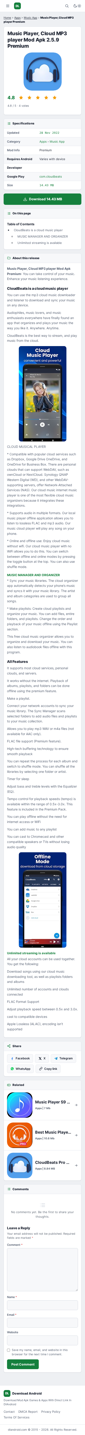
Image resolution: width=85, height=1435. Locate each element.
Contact (9, 1411)
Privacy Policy (50, 1411)
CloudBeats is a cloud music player (38, 230)
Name (12, 1297)
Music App (30, 17)
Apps (17, 17)
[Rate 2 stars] (29, 98)
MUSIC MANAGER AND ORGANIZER (42, 236)
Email (12, 1314)
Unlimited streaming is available (39, 243)
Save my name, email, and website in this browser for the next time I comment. (40, 1352)
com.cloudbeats (50, 176)
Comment (15, 1245)
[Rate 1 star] (21, 98)
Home (7, 17)
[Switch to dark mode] (77, 6)
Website (12, 1332)
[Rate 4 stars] (46, 98)
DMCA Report (28, 1411)
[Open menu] (8, 6)
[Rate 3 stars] (38, 98)
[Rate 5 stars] (54, 98)
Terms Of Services (16, 1417)
